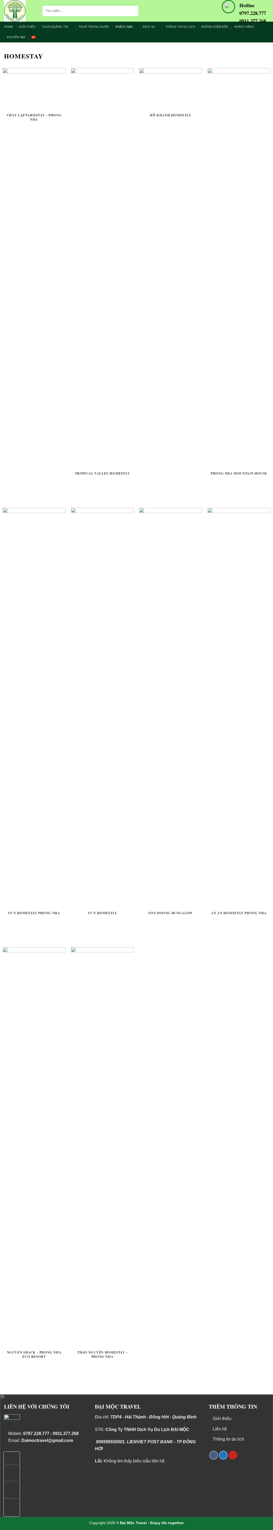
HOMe (8, 26)
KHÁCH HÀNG (244, 26)
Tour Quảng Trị (55, 26)
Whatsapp (11, 1464)
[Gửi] (133, 10)
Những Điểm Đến (214, 26)
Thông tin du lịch (180, 26)
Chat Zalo (12, 1481)
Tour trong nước (93, 26)
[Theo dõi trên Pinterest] (232, 1455)
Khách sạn (124, 26)
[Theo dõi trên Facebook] (213, 1455)
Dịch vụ (149, 26)
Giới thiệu (27, 26)
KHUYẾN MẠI (16, 37)
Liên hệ (220, 1429)
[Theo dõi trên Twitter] (223, 1455)
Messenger (12, 1498)
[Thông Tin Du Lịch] (19, 11)
